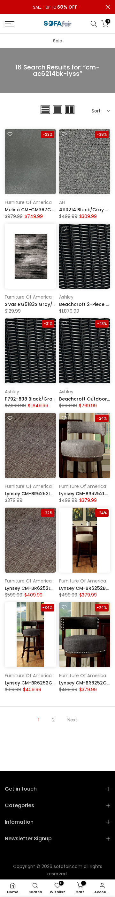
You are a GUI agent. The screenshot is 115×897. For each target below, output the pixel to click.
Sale (57, 41)
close (107, 6)
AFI (62, 202)
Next (72, 720)
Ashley (66, 297)
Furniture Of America (28, 202)
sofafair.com (68, 866)
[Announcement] (55, 7)
